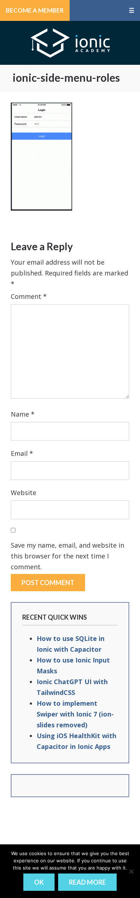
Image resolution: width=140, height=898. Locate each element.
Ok (39, 882)
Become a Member (35, 10)
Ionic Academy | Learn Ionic (70, 43)
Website (23, 492)
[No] (131, 871)
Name (22, 414)
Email (22, 453)
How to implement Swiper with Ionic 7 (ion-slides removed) (75, 714)
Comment (29, 296)
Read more (87, 882)
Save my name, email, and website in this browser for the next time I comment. (67, 556)
